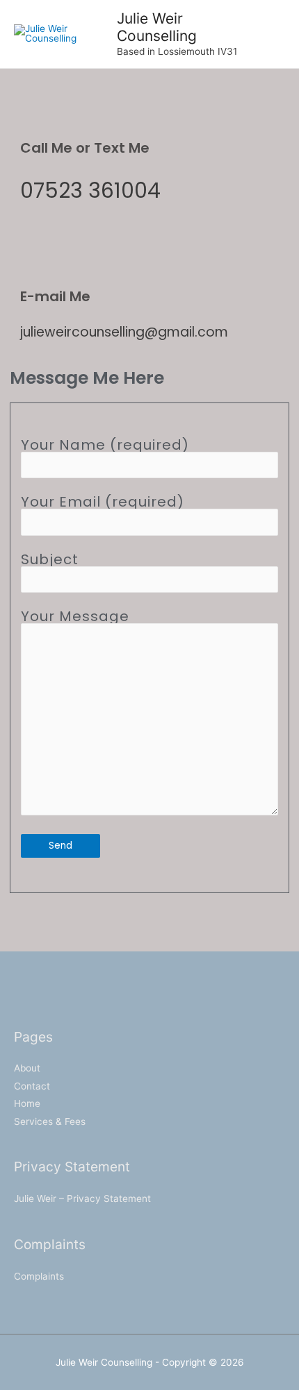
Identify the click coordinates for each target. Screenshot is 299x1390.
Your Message (75, 616)
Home (27, 1103)
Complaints (39, 1276)
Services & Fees (50, 1121)
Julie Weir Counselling (157, 27)
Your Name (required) (105, 445)
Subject (50, 559)
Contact (32, 1086)
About (27, 1068)
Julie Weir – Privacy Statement (82, 1198)
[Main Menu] (271, 34)
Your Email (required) (102, 501)
